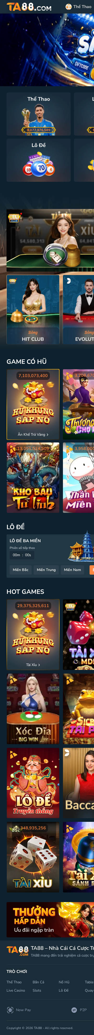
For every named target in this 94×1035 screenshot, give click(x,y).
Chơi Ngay (33, 309)
